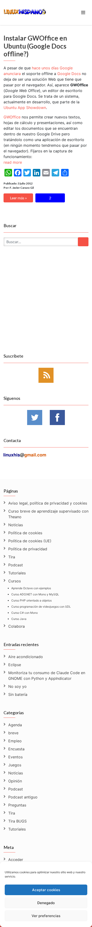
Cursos (14, 581)
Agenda (15, 724)
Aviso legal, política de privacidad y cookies (47, 503)
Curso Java (18, 619)
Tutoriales (17, 573)
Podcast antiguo (23, 797)
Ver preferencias (46, 916)
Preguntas (17, 805)
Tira (11, 557)
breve (13, 733)
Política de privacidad (27, 549)
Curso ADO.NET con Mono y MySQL (35, 594)
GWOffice (12, 117)
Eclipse (14, 664)
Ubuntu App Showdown (25, 107)
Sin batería (17, 694)
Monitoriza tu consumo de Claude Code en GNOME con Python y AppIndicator (46, 675)
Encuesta (16, 749)
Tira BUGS (17, 821)
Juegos (14, 765)
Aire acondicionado (25, 656)
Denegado (46, 903)
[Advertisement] (46, 305)
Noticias (15, 524)
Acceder (15, 859)
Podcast (15, 565)
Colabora (16, 626)
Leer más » (18, 198)
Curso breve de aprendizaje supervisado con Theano (48, 514)
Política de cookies (25, 532)
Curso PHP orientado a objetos (31, 600)
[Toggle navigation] (83, 12)
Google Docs (69, 73)
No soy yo (17, 686)
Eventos (15, 757)
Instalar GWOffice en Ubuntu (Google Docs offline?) (35, 46)
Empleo (15, 741)
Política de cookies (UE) (29, 541)
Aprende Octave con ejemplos (31, 588)
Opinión (15, 781)
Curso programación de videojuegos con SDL (41, 606)
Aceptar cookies (46, 890)
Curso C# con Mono (24, 612)
